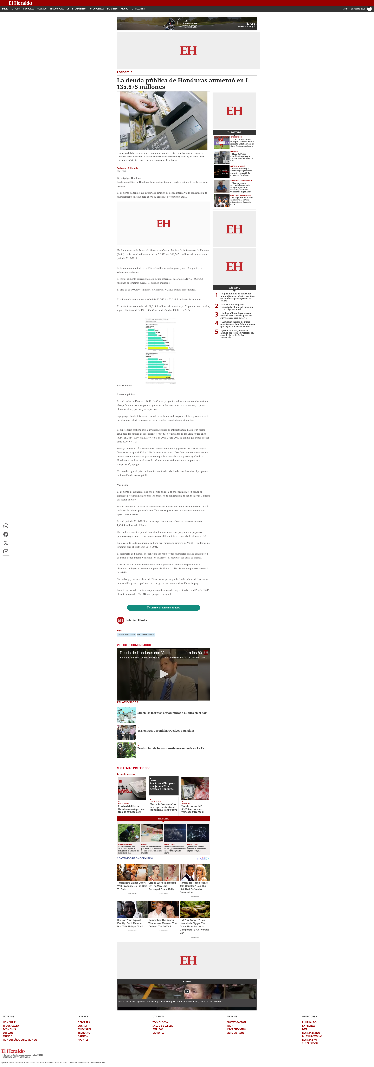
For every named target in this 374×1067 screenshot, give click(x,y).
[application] (163, 674)
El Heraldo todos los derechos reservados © (22, 1055)
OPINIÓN (83, 1036)
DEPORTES (84, 1022)
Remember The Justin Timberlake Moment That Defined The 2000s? (162, 923)
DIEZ (304, 1029)
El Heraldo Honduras (145, 634)
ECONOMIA (9, 1029)
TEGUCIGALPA (11, 1025)
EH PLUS (232, 1016)
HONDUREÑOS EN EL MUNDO (20, 1039)
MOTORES (158, 1032)
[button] (5, 526)
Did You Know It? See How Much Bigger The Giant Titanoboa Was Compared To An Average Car (194, 926)
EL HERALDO (309, 1022)
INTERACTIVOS (235, 1032)
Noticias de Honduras (126, 634)
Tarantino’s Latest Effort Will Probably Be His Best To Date (132, 886)
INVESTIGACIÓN (236, 1022)
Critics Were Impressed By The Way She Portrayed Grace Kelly (162, 886)
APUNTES (83, 1039)
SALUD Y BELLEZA (163, 1025)
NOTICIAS (8, 1016)
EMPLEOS (158, 1029)
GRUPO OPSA (309, 1016)
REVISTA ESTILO (311, 1032)
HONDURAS (10, 1022)
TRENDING (84, 1032)
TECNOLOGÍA (160, 1022)
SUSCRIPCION (310, 1043)
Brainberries (132, 893)
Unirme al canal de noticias (165, 608)
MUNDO (7, 1036)
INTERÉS (83, 1016)
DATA (230, 1025)
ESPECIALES (84, 1029)
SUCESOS (8, 1032)
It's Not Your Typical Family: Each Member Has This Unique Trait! (130, 923)
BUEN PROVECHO (312, 1036)
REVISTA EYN (309, 1039)
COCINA (82, 1025)
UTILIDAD (158, 1016)
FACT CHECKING (236, 1029)
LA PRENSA (308, 1025)
